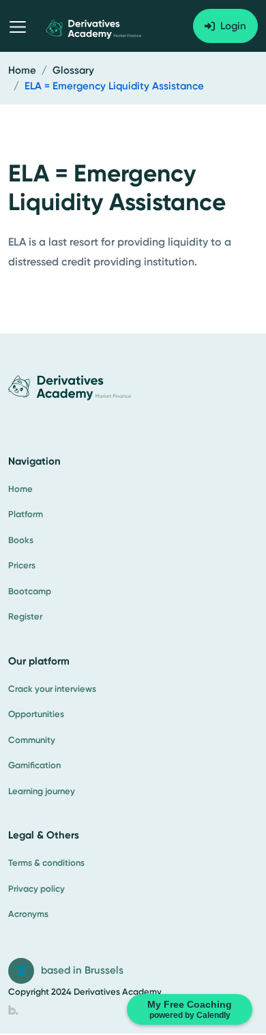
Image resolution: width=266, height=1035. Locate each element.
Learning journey (41, 791)
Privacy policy (36, 889)
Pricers (21, 565)
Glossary (73, 70)
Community (31, 740)
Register (25, 616)
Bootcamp (29, 591)
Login (233, 26)
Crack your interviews (52, 689)
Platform (25, 514)
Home (22, 70)
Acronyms (28, 914)
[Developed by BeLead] (13, 1010)
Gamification (34, 765)
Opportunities (36, 714)
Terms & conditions (46, 863)
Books (20, 540)
